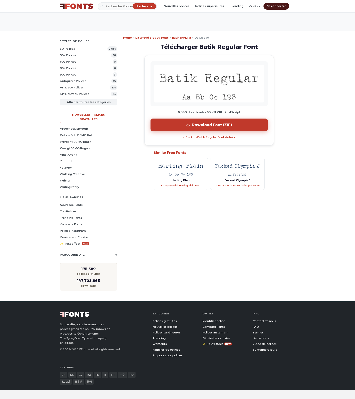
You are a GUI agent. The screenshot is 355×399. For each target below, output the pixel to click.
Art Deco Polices (72, 87)
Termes (258, 332)
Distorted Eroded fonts (152, 37)
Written (65, 180)
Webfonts (160, 344)
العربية (66, 381)
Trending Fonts (71, 218)
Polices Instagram (73, 230)
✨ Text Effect (74, 243)
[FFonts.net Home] (76, 6)
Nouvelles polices (176, 6)
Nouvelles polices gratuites (88, 117)
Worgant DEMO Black (75, 141)
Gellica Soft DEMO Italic (77, 135)
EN (63, 374)
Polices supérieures (209, 6)
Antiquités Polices (73, 81)
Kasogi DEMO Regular (76, 148)
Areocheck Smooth (74, 128)
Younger (66, 167)
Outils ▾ (254, 6)
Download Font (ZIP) (212, 124)
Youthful (66, 161)
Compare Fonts (71, 224)
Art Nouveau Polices (74, 94)
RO (89, 374)
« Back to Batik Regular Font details (209, 137)
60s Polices (68, 61)
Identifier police (213, 321)
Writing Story (69, 187)
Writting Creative (72, 174)
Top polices (68, 211)
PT (113, 374)
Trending (236, 6)
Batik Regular (181, 37)
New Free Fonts (71, 205)
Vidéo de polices (265, 344)
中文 (122, 374)
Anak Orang (68, 154)
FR (97, 374)
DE (72, 374)
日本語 (78, 381)
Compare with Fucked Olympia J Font (237, 185)
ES (80, 374)
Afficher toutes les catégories (89, 102)
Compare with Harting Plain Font (181, 185)
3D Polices (67, 48)
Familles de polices (166, 349)
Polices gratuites (165, 321)
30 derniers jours (265, 349)
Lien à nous (261, 338)
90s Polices (68, 74)
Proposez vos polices (167, 355)
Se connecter (276, 6)
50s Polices (68, 55)
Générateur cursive (74, 237)
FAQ (256, 326)
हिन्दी (89, 381)
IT (105, 374)
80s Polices (68, 68)
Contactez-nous (264, 321)
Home (127, 37)
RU (132, 374)
